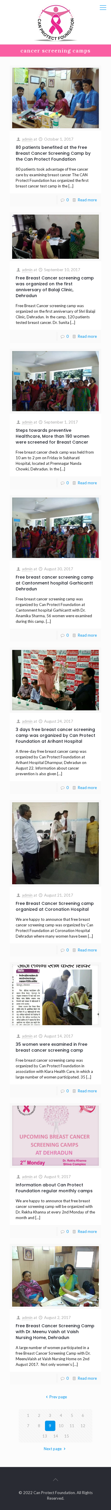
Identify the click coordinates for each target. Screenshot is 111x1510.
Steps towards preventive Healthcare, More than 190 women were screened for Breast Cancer (52, 436)
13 (44, 1436)
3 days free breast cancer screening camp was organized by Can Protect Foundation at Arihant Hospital (55, 735)
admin (27, 139)
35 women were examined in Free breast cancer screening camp (51, 1047)
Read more (87, 199)
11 (72, 1425)
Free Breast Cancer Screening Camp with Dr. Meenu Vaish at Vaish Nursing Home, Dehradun (55, 1332)
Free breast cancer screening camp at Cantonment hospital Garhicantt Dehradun (55, 583)
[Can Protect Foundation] (55, 22)
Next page (53, 1448)
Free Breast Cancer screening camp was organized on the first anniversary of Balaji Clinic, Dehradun (55, 287)
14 (55, 1436)
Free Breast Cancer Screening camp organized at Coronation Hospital (55, 906)
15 (66, 1436)
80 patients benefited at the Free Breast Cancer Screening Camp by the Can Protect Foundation (53, 153)
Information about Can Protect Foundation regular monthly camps (54, 1188)
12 (83, 1425)
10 (61, 1425)
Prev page (58, 1396)
